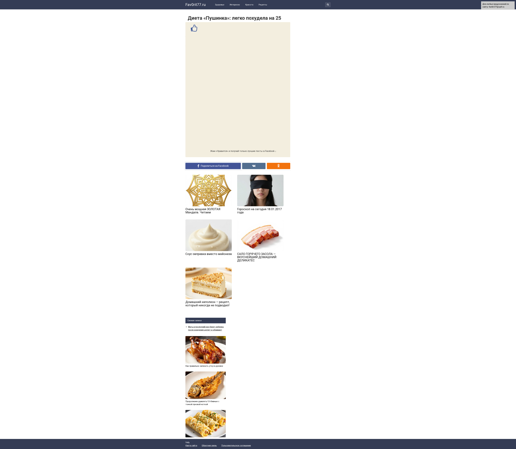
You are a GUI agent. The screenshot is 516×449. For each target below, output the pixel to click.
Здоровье (219, 4)
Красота (249, 4)
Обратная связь (209, 445)
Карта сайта (191, 445)
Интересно (235, 4)
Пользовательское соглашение (236, 445)
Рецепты (263, 4)
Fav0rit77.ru (195, 4)
